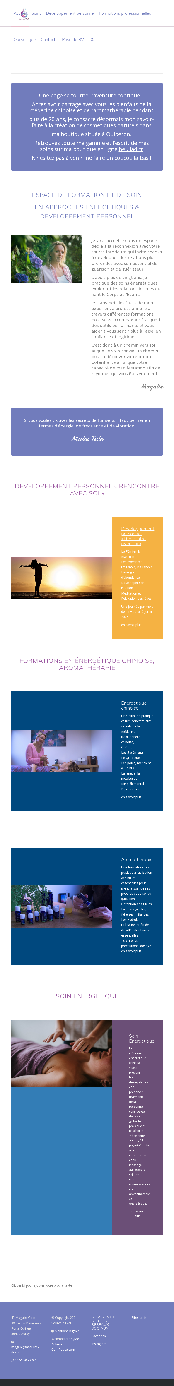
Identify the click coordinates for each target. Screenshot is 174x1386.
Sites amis (139, 1317)
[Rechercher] (92, 39)
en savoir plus (131, 625)
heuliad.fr (131, 149)
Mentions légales (67, 1331)
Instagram (99, 1344)
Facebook (99, 1336)
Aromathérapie (137, 859)
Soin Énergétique (142, 1038)
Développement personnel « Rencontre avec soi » (137, 536)
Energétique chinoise (133, 705)
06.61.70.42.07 (25, 1360)
